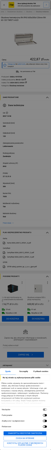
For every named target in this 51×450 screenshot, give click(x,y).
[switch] (45, 415)
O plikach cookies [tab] (40, 371)
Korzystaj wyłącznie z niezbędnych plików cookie (25, 444)
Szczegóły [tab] (23, 371)
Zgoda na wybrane (25, 438)
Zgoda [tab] (8, 371)
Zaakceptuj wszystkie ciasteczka (25, 433)
